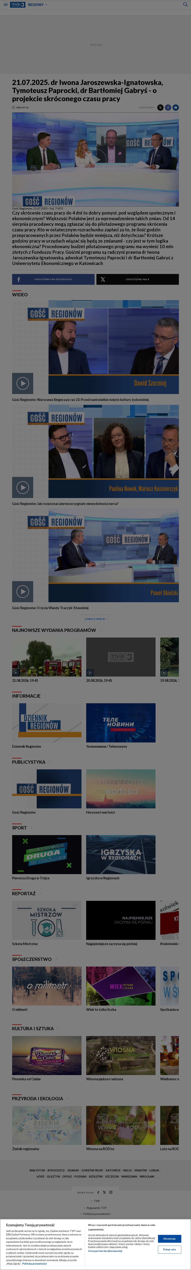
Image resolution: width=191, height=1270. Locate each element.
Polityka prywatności (34, 1263)
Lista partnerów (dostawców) (105, 1250)
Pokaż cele (169, 1249)
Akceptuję (169, 1238)
